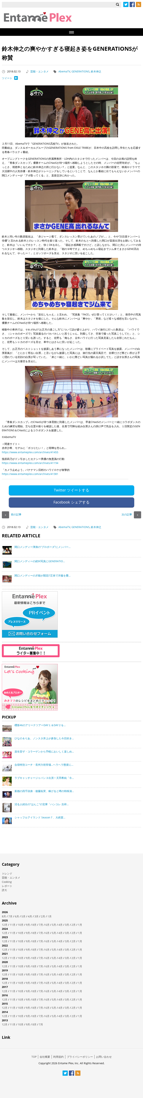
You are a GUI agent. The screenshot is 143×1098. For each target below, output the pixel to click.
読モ (4, 890)
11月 (12, 924)
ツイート (7, 78)
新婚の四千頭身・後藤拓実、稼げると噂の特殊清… (44, 791)
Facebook (132, 4)
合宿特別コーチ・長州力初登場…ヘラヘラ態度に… (44, 764)
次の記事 (130, 514)
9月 (28, 924)
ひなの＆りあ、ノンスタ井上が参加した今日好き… (44, 738)
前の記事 (13, 514)
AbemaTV (64, 71)
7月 (10, 916)
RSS (138, 4)
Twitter (125, 4)
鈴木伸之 (96, 71)
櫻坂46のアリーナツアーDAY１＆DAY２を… (40, 725)
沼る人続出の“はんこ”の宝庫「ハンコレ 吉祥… (42, 804)
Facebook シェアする (71, 502)
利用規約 (58, 1056)
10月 (20, 924)
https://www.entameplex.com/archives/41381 (30, 474)
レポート (7, 886)
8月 (4, 916)
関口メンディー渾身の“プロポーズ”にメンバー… (43, 547)
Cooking (7, 882)
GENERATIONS (81, 71)
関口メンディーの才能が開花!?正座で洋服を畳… (43, 575)
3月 (36, 916)
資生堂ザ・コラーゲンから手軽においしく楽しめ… (44, 751)
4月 (30, 916)
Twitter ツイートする (71, 490)
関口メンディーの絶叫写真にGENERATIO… (40, 561)
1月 (49, 916)
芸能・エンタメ (39, 71)
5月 (23, 916)
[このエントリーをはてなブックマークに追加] (16, 79)
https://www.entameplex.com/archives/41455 (30, 452)
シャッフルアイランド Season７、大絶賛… (40, 817)
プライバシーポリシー (80, 1056)
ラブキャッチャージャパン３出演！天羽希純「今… (44, 778)
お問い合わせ (104, 1056)
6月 (17, 916)
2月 (43, 916)
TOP (33, 1056)
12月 (4, 924)
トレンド (7, 873)
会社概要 (45, 1056)
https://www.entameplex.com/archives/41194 (30, 463)
